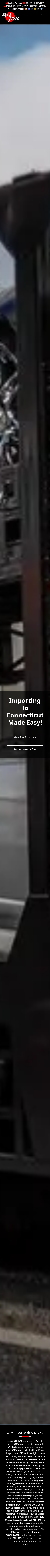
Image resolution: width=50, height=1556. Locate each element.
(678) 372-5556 (15, 2)
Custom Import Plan (25, 749)
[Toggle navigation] (44, 16)
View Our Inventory (25, 737)
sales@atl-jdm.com (35, 2)
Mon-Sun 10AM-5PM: (26, 5)
